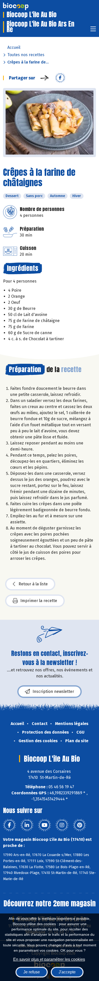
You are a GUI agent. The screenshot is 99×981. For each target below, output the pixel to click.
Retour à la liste (33, 584)
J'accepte (67, 972)
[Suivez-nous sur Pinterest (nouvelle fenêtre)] (79, 825)
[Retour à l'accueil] (23, 6)
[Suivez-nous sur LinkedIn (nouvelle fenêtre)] (27, 825)
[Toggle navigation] (93, 30)
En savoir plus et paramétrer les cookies (49, 959)
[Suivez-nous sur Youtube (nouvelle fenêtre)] (44, 825)
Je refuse (31, 972)
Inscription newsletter (53, 691)
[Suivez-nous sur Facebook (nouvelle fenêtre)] (9, 825)
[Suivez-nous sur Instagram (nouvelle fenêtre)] (62, 825)
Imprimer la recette (38, 600)
